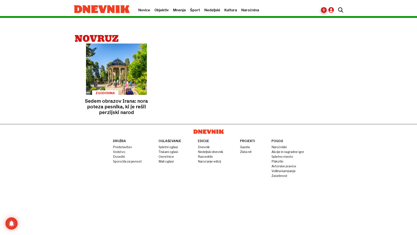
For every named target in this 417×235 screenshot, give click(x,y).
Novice (144, 10)
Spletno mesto (282, 156)
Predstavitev (122, 147)
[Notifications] (11, 223)
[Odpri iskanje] (339, 10)
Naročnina (250, 10)
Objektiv (161, 10)
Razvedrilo (205, 156)
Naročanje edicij (209, 161)
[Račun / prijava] (332, 10)
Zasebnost (279, 176)
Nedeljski (212, 10)
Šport (195, 10)
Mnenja (179, 10)
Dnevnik (204, 147)
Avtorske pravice (283, 166)
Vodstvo (119, 152)
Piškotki (277, 161)
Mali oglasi (166, 161)
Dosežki (119, 156)
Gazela (245, 147)
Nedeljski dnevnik (210, 152)
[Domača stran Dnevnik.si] (100, 9)
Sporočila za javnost (127, 161)
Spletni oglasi (168, 147)
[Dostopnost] (324, 10)
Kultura (230, 10)
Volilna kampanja (283, 171)
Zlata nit (246, 152)
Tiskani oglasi (168, 152)
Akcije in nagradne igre (287, 152)
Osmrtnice (166, 156)
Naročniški (279, 147)
